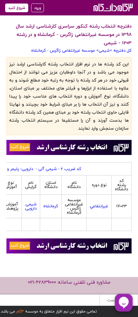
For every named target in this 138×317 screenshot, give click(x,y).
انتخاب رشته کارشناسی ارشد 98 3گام (112, 7)
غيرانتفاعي (99, 206)
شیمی (104, 50)
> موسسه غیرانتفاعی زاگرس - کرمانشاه (65, 50)
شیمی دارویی (31, 206)
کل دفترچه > (121, 50)
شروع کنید (16, 7)
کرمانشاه (50, 206)
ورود (37, 7)
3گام (20, 311)
